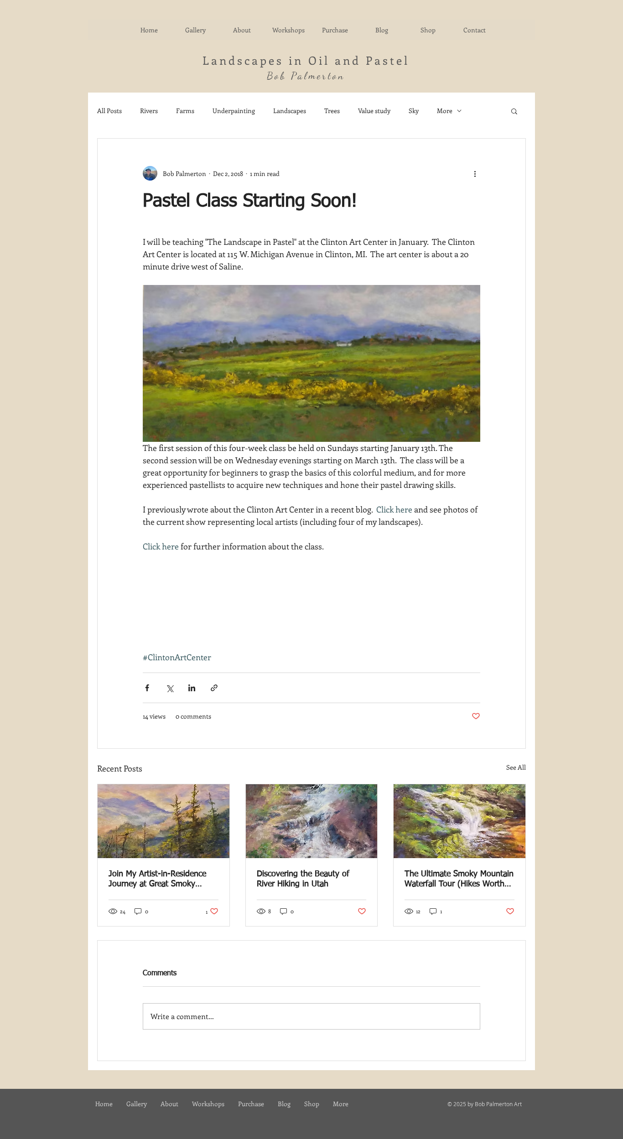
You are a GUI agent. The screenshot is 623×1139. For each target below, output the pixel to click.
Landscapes (289, 110)
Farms (185, 110)
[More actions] (474, 173)
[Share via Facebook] (147, 687)
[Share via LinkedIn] (191, 687)
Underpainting (234, 110)
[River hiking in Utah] (312, 821)
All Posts (109, 110)
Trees (332, 110)
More (444, 110)
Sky (414, 110)
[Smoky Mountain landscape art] (163, 821)
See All (516, 767)
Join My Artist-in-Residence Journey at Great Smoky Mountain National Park (157, 879)
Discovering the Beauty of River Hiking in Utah (303, 879)
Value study (374, 110)
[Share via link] (214, 687)
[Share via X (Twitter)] (169, 687)
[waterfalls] (459, 821)
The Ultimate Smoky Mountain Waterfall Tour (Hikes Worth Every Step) (459, 879)
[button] (514, 110)
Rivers (149, 110)
